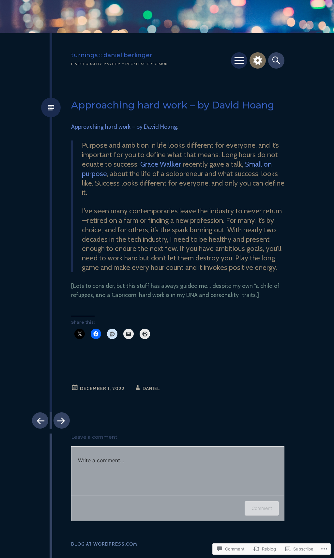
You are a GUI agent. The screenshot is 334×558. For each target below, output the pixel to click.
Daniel (151, 388)
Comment (261, 508)
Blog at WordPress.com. (105, 544)
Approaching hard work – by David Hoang (124, 126)
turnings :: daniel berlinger (111, 55)
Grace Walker (160, 164)
